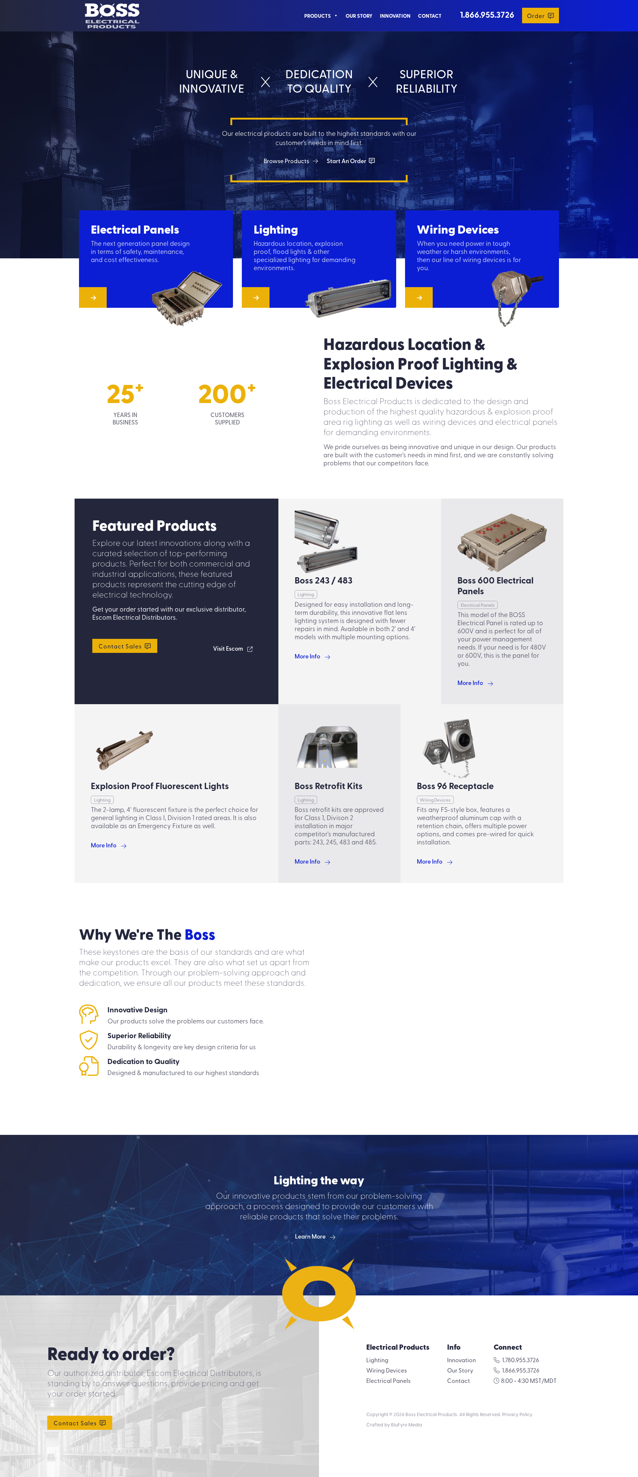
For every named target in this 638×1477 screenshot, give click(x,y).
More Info (307, 656)
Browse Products (286, 160)
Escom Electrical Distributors (134, 617)
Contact (430, 15)
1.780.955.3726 (520, 1360)
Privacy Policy (517, 1414)
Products (317, 15)
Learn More (310, 1236)
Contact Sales (121, 646)
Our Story (359, 15)
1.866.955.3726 (487, 14)
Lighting (377, 1360)
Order (536, 15)
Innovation (395, 15)
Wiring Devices (386, 1370)
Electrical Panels (388, 1380)
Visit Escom (228, 648)
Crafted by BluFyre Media (394, 1424)
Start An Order (347, 160)
